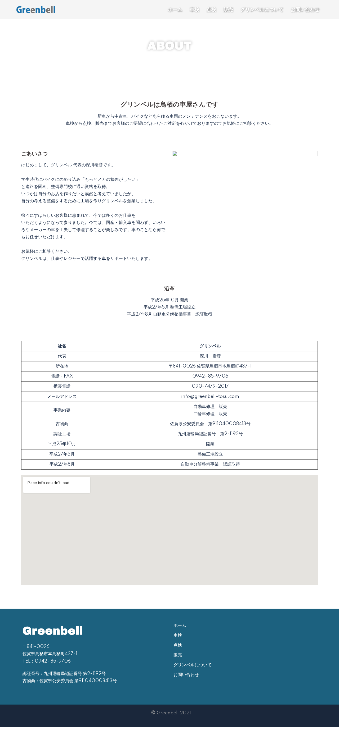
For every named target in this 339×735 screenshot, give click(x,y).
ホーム (175, 9)
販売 (228, 9)
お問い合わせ (305, 9)
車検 (194, 9)
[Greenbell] (36, 9)
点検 (211, 9)
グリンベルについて (261, 9)
